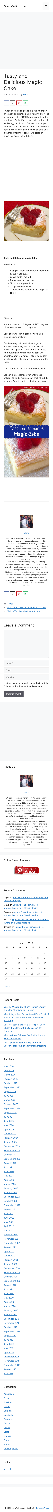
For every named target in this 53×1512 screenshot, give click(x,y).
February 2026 (11, 1079)
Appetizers (9, 1394)
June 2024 (9, 1121)
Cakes (10, 603)
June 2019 (9, 1344)
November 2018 (11, 1361)
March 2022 (10, 1230)
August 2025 (10, 1091)
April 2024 (9, 1129)
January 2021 (10, 1264)
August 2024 (10, 1112)
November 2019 (12, 1323)
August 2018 (10, 1369)
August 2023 (10, 1163)
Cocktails (8, 1415)
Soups (7, 1444)
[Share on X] (12, 102)
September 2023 (12, 1159)
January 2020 (10, 1314)
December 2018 (11, 1356)
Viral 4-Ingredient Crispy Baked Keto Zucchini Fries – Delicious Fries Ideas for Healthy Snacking (26, 1017)
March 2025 (10, 1100)
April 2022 (9, 1226)
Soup (6, 1440)
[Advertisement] (26, 41)
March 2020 (10, 1306)
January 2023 (10, 1192)
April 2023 (9, 1180)
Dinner (7, 1427)
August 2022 (10, 1209)
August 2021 (10, 1247)
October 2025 (10, 1083)
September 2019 (12, 1331)
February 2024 (11, 1138)
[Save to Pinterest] (19, 102)
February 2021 (11, 1260)
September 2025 (12, 1087)
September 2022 (12, 1205)
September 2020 (12, 1281)
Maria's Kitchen (15, 6)
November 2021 (11, 1239)
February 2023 (11, 1188)
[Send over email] (25, 102)
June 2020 (9, 1293)
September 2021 (12, 1243)
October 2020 (11, 1276)
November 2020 (12, 1272)
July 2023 (8, 1167)
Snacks (7, 1436)
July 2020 (8, 1289)
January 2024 (10, 1142)
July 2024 (8, 1117)
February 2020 (11, 1310)
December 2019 (11, 1319)
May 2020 (9, 1298)
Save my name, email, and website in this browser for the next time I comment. (27, 685)
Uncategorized (11, 1448)
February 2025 (11, 1104)
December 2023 (12, 1146)
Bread (7, 1398)
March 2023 (10, 1184)
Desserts (8, 1423)
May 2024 (9, 1125)
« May (7, 986)
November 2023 (12, 1150)
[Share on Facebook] (6, 102)
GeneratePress (42, 1508)
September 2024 (12, 1108)
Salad (6, 1432)
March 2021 (9, 1255)
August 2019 (10, 1335)
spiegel (7, 1469)
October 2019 (10, 1327)
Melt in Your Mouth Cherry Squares (24, 611)
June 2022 (9, 1218)
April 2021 (9, 1251)
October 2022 (10, 1201)
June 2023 (9, 1171)
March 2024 (10, 1133)
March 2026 (10, 1075)
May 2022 (9, 1222)
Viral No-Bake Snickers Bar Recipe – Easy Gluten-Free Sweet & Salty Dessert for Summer (24, 1028)
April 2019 (9, 1352)
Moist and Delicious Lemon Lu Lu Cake (26, 607)
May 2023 (9, 1176)
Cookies (8, 1419)
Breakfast (8, 1402)
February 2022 (11, 1234)
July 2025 (8, 1096)
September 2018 (12, 1365)
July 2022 (8, 1213)
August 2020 (10, 1285)
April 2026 (9, 1070)
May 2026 (9, 1066)
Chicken (8, 1411)
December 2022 (12, 1197)
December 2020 (12, 1268)
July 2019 (8, 1340)
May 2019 (8, 1348)
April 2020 (9, 1302)
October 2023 (11, 1154)
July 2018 (8, 1373)
